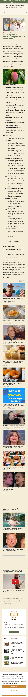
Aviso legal (14, 2)
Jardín (5, 597)
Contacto (11, 0)
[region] (14, 684)
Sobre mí (5, 0)
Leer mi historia (14, 632)
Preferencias (14, 690)
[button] (26, 12)
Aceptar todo (14, 686)
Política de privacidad (20, 0)
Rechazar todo (14, 694)
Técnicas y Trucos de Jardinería (15, 5)
